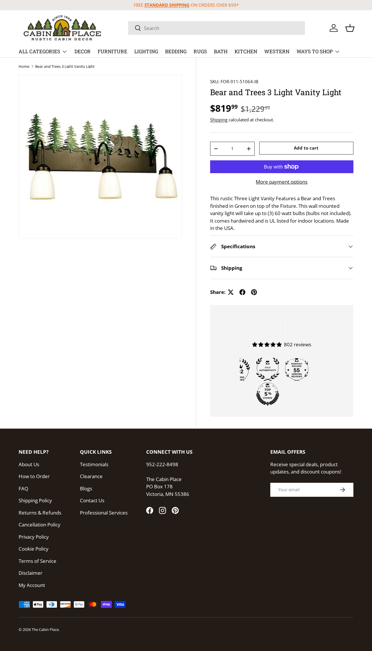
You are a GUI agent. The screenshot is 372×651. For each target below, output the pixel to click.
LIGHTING (146, 51)
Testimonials (94, 464)
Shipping (219, 120)
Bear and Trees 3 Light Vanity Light (65, 66)
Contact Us (92, 500)
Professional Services (104, 512)
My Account (32, 585)
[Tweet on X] (231, 292)
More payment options (281, 181)
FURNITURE (112, 51)
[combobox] (216, 28)
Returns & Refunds (40, 512)
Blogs (86, 488)
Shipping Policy (35, 500)
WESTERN (276, 51)
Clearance (91, 476)
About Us (29, 464)
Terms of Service (37, 561)
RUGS (200, 51)
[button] (350, 28)
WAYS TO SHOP (314, 51)
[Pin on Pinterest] (254, 292)
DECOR (82, 51)
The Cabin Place (45, 629)
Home (24, 66)
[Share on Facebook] (242, 292)
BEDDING (176, 51)
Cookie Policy (34, 548)
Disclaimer (30, 573)
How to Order (34, 476)
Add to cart (306, 148)
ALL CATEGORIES (39, 51)
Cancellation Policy (39, 524)
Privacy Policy (34, 536)
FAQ (23, 488)
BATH (221, 51)
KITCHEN (246, 51)
